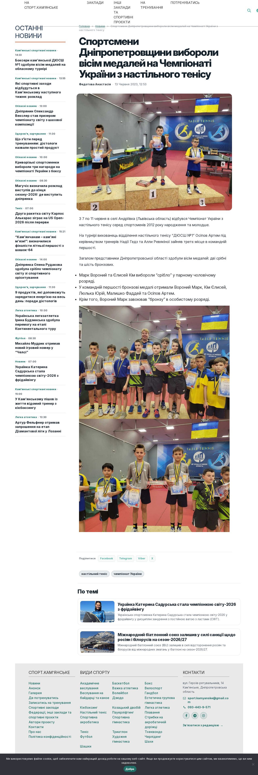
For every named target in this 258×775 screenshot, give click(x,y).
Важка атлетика (125, 688)
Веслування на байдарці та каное (94, 695)
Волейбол (120, 693)
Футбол (86, 737)
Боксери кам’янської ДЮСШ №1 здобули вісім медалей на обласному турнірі (40, 64)
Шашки (85, 746)
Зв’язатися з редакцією (201, 725)
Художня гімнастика (121, 739)
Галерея (35, 693)
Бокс (148, 683)
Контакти (36, 727)
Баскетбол (120, 683)
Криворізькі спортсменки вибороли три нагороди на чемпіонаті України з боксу (38, 166)
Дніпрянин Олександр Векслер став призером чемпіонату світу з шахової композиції (38, 117)
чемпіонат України (128, 573)
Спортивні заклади (44, 707)
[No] (253, 764)
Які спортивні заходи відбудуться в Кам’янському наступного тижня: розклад (38, 89)
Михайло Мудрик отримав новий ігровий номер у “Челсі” (37, 347)
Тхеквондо (153, 732)
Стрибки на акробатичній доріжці (155, 722)
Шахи (149, 741)
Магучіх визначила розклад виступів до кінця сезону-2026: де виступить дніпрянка (38, 192)
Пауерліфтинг (123, 712)
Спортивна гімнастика (121, 719)
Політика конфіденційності (50, 737)
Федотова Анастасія (95, 84)
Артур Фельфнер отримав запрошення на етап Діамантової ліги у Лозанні (38, 426)
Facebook (106, 558)
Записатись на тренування (50, 703)
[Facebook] (186, 715)
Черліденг (153, 737)
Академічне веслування (89, 685)
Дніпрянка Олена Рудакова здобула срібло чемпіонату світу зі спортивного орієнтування (38, 271)
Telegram (125, 558)
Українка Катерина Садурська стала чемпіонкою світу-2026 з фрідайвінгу (36, 373)
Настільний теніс (93, 712)
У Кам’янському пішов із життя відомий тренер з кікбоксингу (36, 403)
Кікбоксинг (89, 707)
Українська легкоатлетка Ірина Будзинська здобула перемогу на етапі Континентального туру (37, 322)
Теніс (84, 732)
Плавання (152, 712)
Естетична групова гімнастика (160, 700)
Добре (130, 769)
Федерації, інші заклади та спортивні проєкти (50, 714)
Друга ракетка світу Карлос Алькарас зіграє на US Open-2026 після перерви (39, 217)
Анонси (34, 688)
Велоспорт (153, 688)
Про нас (35, 732)
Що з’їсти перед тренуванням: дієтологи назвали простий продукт (37, 143)
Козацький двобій (126, 707)
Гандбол (151, 693)
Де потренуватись (43, 698)
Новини (34, 683)
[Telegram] (194, 715)
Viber (141, 558)
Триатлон (119, 732)
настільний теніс (94, 573)
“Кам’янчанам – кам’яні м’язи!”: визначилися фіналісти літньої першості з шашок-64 (39, 243)
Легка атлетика (157, 707)
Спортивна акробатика (89, 719)
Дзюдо (118, 698)
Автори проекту (42, 722)
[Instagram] (203, 715)
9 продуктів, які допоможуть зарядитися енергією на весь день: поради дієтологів (40, 296)
